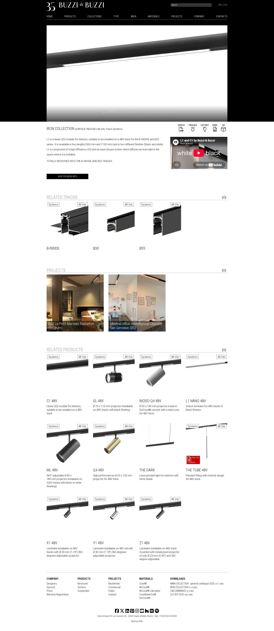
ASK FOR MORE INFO (67, 176)
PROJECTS (176, 16)
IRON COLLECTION (183, 587)
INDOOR (91, 129)
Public (111, 590)
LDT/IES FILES (181, 594)
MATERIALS (153, 16)
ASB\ (141, 621)
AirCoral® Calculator (149, 590)
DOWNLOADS (177, 578)
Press (50, 590)
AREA (133, 16)
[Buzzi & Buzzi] (75, 6)
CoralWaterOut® (147, 594)
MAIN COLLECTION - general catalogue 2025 (197, 583)
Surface (82, 587)
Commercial (114, 587)
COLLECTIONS (94, 16)
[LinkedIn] (127, 611)
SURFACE (80, 129)
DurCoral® (144, 597)
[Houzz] (147, 611)
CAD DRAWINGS (182, 590)
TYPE (116, 16)
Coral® (143, 583)
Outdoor (112, 594)
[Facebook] (117, 611)
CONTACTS (221, 16)
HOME (49, 16)
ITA (220, 5)
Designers (52, 583)
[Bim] (152, 611)
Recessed (83, 583)
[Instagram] (132, 611)
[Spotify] (157, 611)
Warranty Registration (58, 594)
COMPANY (199, 16)
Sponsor (51, 587)
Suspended (83, 590)
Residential (114, 583)
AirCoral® (144, 587)
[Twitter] (122, 611)
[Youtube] (142, 611)
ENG (225, 5)
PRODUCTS (70, 16)
